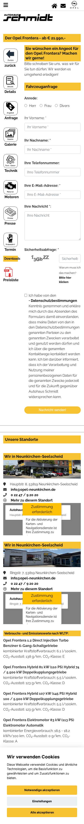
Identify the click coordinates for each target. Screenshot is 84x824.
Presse (10, 223)
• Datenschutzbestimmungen (53, 301)
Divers (64, 106)
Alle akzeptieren (42, 812)
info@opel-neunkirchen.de (33, 490)
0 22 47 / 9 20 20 (24, 495)
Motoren (12, 197)
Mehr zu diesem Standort (32, 500)
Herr (32, 106)
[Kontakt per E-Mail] (63, 5)
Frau (47, 106)
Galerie (11, 144)
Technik (11, 171)
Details (10, 92)
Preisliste (11, 280)
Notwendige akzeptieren (42, 790)
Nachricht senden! (52, 410)
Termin (10, 250)
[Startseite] (54, 5)
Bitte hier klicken (65, 280)
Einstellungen (42, 801)
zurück (10, 65)
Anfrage (11, 118)
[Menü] (5, 5)
